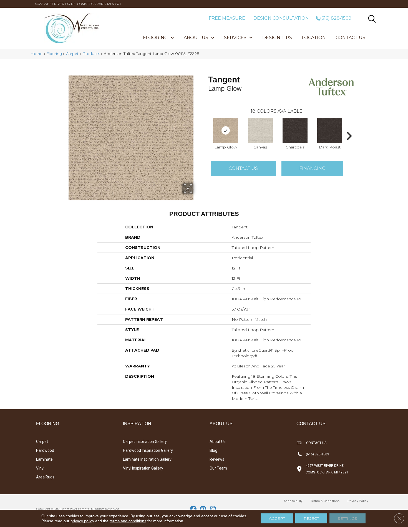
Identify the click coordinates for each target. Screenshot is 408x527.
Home (36, 53)
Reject (311, 518)
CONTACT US (316, 443)
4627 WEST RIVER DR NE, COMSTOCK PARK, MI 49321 (78, 4)
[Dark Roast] (330, 130)
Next (349, 127)
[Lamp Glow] (226, 130)
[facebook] (194, 509)
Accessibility (293, 501)
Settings (347, 518)
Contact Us (243, 168)
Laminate (44, 459)
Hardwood (45, 450)
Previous (205, 127)
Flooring (54, 53)
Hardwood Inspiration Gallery (148, 450)
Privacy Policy (357, 501)
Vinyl (40, 468)
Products (91, 53)
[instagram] (213, 509)
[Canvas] (260, 130)
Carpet (72, 53)
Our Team (218, 468)
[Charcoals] (295, 130)
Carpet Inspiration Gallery (145, 441)
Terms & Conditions (324, 501)
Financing (312, 168)
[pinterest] (203, 509)
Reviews (217, 459)
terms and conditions (128, 521)
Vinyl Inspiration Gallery (143, 468)
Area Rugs (45, 477)
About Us (218, 441)
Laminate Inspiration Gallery (147, 459)
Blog (213, 450)
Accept (277, 518)
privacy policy (82, 521)
